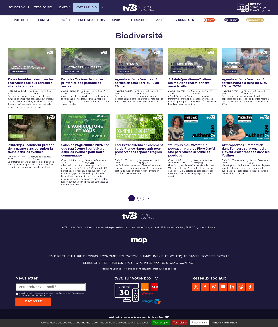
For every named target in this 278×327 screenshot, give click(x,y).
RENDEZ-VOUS (19, 7)
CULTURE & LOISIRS (91, 20)
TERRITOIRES (43, 7)
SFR (252, 7)
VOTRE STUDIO (86, 7)
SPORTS (118, 20)
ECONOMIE (44, 20)
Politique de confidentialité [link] (224, 322)
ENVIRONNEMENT (184, 20)
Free (253, 10)
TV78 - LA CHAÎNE (138, 263)
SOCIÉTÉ (65, 20)
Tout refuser (180, 322)
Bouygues (263, 10)
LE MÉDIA (64, 7)
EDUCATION (139, 20)
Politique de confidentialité (137, 268)
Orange (261, 7)
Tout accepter (160, 322)
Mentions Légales (111, 268)
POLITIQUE (21, 20)
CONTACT (187, 263)
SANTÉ (159, 20)
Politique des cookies (164, 268)
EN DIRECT (57, 256)
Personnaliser (200, 322)
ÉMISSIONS (91, 263)
